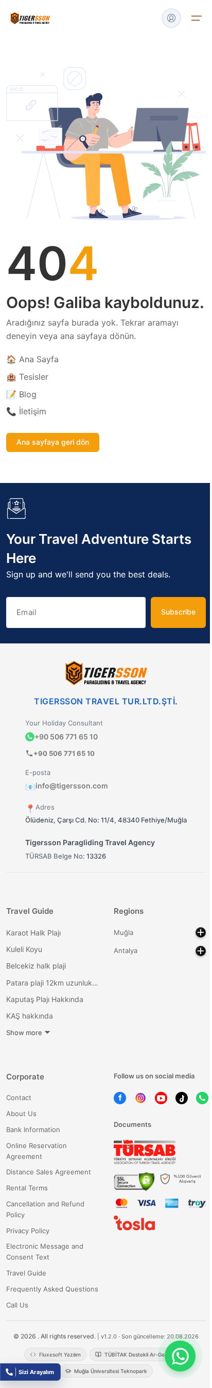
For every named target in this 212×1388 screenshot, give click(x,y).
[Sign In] (171, 18)
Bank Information (33, 1129)
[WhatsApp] (202, 1097)
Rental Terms (27, 1188)
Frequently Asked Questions (52, 1289)
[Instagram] (140, 1097)
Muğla (123, 932)
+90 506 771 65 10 (66, 736)
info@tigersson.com (66, 785)
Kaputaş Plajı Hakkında (44, 999)
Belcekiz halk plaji (36, 965)
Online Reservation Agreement (36, 1150)
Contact (18, 1097)
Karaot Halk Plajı (33, 932)
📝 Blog (21, 394)
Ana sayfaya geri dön (52, 442)
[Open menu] (196, 18)
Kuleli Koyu (24, 949)
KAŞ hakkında (29, 1015)
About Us (21, 1113)
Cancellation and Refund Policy (45, 1209)
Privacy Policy (27, 1230)
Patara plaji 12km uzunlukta (52, 982)
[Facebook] (120, 1097)
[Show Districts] (201, 932)
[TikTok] (181, 1097)
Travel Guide (26, 1273)
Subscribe (178, 611)
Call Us (17, 1305)
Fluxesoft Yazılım (60, 1354)
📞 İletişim (26, 411)
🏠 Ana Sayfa (32, 359)
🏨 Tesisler (27, 377)
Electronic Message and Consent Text (44, 1251)
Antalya (125, 950)
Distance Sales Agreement (48, 1172)
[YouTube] (161, 1097)
